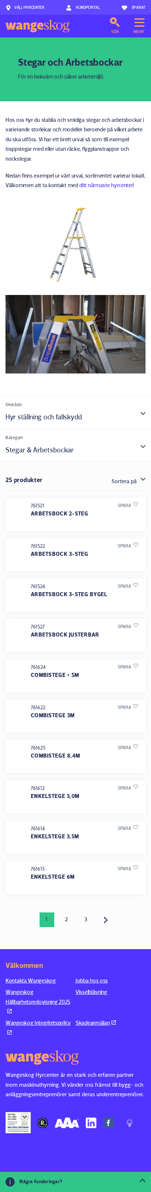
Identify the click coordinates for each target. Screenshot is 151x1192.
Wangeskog (37, 26)
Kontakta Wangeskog (30, 980)
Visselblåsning (91, 992)
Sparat (139, 7)
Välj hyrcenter (29, 7)
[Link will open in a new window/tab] (18, 1122)
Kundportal (87, 7)
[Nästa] (106, 919)
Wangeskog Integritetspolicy (38, 1023)
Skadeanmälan (93, 1023)
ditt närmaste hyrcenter (106, 185)
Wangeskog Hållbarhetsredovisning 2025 (37, 997)
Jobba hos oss (92, 980)
